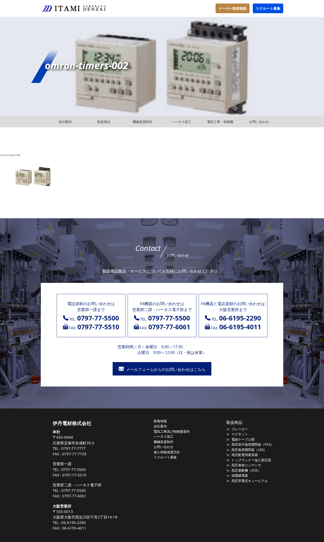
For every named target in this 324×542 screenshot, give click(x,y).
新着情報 (160, 421)
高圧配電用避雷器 (244, 454)
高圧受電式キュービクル (249, 480)
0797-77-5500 (73, 469)
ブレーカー (239, 429)
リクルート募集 (268, 8)
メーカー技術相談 (232, 8)
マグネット (239, 434)
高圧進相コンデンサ (246, 465)
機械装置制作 (163, 441)
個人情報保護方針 (167, 452)
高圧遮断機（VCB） (246, 470)
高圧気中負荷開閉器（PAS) (251, 444)
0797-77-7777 (73, 448)
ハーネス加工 (163, 436)
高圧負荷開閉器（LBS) (247, 449)
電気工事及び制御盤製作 (172, 431)
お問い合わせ (163, 447)
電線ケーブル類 (242, 439)
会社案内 (160, 426)
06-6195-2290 (73, 522)
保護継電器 (239, 475)
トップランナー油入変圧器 (251, 460)
